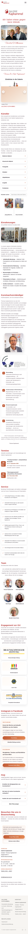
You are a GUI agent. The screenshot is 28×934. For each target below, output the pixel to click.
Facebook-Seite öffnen (14, 765)
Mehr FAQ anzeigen (14, 804)
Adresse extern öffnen (14, 841)
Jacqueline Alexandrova (9, 214)
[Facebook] (25, 930)
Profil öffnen (14, 738)
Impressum (4, 921)
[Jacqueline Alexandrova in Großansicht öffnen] (9, 203)
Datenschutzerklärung (7, 924)
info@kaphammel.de (6, 877)
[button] (25, 2)
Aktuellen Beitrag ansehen (14, 742)
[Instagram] (22, 930)
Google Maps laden (14, 836)
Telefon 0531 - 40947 (6, 871)
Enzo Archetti (19, 214)
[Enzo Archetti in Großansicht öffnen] (19, 203)
